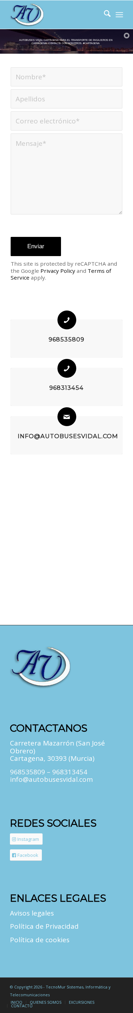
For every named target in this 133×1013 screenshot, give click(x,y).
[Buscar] (104, 14)
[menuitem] (104, 14)
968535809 (66, 339)
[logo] (55, 14)
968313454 (66, 387)
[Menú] (119, 14)
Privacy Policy (57, 270)
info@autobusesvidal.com (68, 436)
